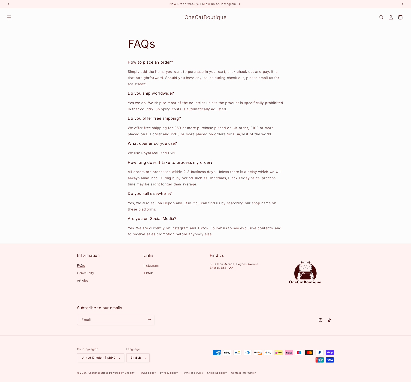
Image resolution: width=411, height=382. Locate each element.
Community (85, 273)
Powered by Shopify (122, 373)
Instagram (151, 265)
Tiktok (148, 273)
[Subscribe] (149, 320)
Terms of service (192, 372)
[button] (9, 17)
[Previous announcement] (8, 4)
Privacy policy (169, 372)
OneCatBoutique (98, 373)
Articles (82, 280)
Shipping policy (217, 372)
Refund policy (147, 372)
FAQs (81, 265)
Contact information (243, 372)
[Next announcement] (402, 4)
